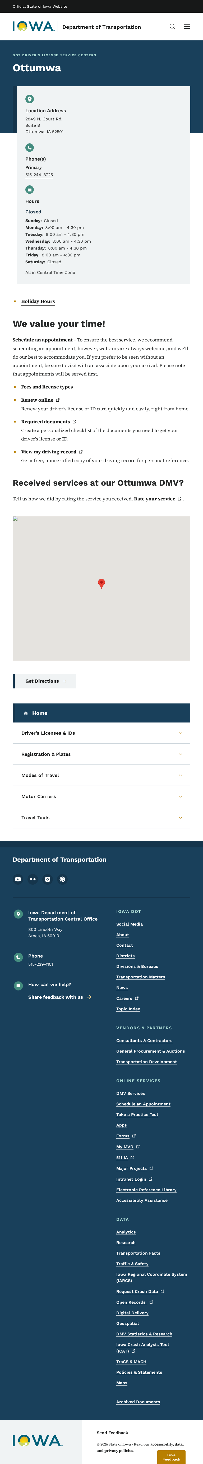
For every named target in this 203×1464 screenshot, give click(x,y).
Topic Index (128, 1008)
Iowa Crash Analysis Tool (142, 1348)
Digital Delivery (132, 1312)
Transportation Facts (138, 1253)
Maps (121, 1382)
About (122, 934)
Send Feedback (112, 1432)
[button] (101, 584)
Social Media (129, 924)
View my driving (48, 451)
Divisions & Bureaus (137, 966)
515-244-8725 (39, 174)
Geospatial (127, 1323)
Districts (125, 955)
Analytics (126, 1232)
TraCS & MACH (131, 1361)
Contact (124, 945)
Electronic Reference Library (146, 1189)
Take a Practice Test (137, 1114)
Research (126, 1242)
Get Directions (42, 681)
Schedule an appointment (43, 339)
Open (131, 1302)
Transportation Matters (140, 976)
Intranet (131, 1179)
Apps (121, 1125)
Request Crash (137, 1291)
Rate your (154, 498)
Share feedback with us (55, 997)
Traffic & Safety (132, 1263)
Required (45, 421)
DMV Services (130, 1093)
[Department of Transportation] (34, 26)
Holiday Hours (38, 301)
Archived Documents (138, 1401)
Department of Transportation (101, 27)
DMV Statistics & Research (144, 1333)
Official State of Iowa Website (40, 6)
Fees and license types (47, 386)
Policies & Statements (139, 1372)
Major (131, 1168)
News (122, 987)
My (124, 1146)
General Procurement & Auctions (150, 1051)
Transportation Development (146, 1061)
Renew (37, 400)
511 (122, 1157)
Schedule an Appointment (143, 1103)
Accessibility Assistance (142, 1200)
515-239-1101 (40, 964)
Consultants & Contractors (144, 1040)
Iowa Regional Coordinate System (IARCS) (151, 1277)
